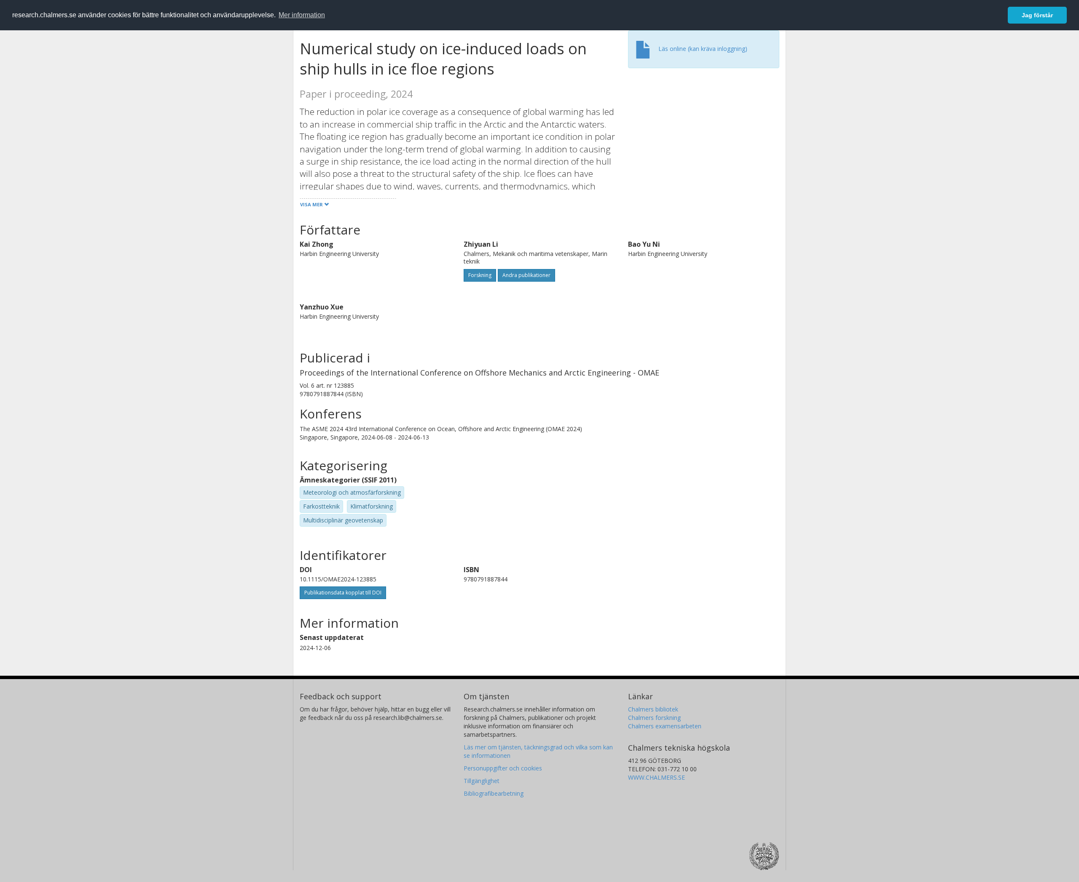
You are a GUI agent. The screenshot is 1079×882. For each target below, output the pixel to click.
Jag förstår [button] (1037, 15)
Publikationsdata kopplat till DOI (342, 592)
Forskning (479, 275)
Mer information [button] (302, 15)
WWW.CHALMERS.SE (656, 777)
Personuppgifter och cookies (503, 768)
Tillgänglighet (481, 781)
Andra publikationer (526, 275)
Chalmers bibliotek (653, 709)
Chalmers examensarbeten (664, 726)
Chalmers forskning (654, 718)
